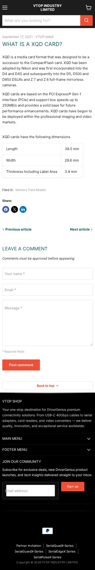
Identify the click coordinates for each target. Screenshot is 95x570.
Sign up (73, 486)
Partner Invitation (28, 545)
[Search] (86, 20)
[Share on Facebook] (5, 209)
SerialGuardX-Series (29, 551)
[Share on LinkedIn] (23, 209)
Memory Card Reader (30, 190)
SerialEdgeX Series (61, 551)
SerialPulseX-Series (47, 557)
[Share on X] (14, 209)
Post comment (21, 364)
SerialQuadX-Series (60, 545)
